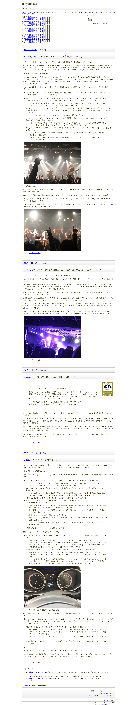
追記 (112, 700)
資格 (28, 14)
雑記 (33, 14)
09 (28, 16)
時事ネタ (111, 12)
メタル (92, 12)
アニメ (51, 12)
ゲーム (57, 12)
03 (30, 17)
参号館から (104, 23)
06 (36, 17)
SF (31, 12)
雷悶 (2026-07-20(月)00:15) (37, 672)
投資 (101, 12)
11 (32, 16)
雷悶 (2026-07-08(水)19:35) (37, 678)
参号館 (25, 685)
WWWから (96, 23)
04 (32, 17)
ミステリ (86, 12)
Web (46, 12)
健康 (97, 12)
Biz (23, 12)
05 (34, 17)
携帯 (105, 12)
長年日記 (42, 50)
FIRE (27, 12)
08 (26, 16)
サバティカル (64, 12)
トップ (104, 700)
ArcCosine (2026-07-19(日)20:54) (40, 676)
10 (30, 16)
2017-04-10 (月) (30, 370)
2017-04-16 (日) (30, 453)
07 (38, 17)
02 (28, 17)
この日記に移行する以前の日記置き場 (99, 695)
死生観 (24, 14)
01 (26, 17)
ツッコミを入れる (34, 253)
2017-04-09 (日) (30, 263)
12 (34, 16)
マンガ (79, 12)
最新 (108, 700)
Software (36, 12)
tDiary (42, 12)
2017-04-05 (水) (30, 50)
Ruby (102, 704)
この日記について (104, 693)
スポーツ (73, 12)
